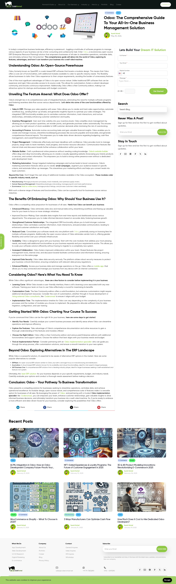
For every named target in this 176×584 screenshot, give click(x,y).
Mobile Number (125, 70)
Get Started (158, 91)
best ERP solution (29, 374)
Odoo (85, 52)
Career (118, 5)
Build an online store (29, 186)
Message (123, 78)
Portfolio (104, 5)
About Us (61, 5)
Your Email (123, 63)
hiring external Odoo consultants (26, 296)
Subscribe (162, 132)
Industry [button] (84, 5)
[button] (120, 73)
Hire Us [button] (94, 5)
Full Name (123, 55)
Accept (167, 580)
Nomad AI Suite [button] (48, 5)
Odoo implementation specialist (78, 342)
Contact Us (165, 5)
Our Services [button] (72, 5)
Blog (111, 5)
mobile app (99, 266)
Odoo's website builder (98, 151)
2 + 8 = (120, 91)
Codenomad (50, 296)
